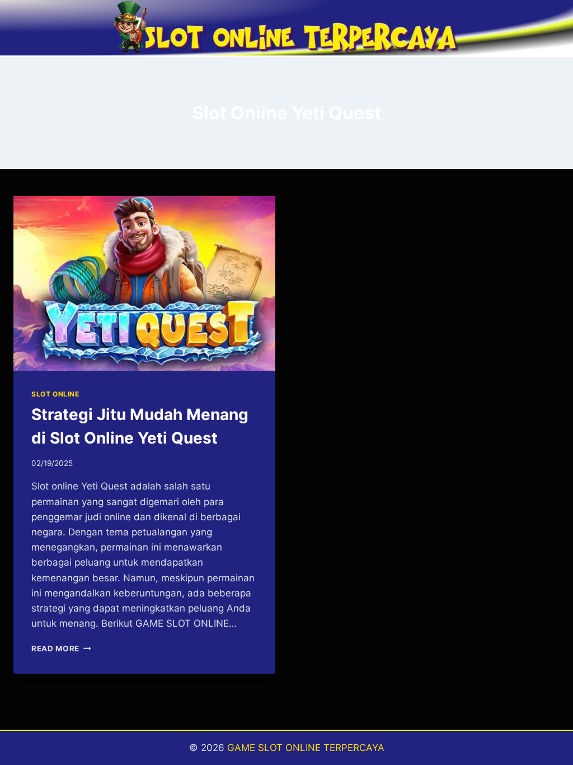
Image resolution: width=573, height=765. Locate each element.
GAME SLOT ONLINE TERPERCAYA (305, 747)
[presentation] (144, 283)
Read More (61, 648)
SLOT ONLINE (55, 394)
